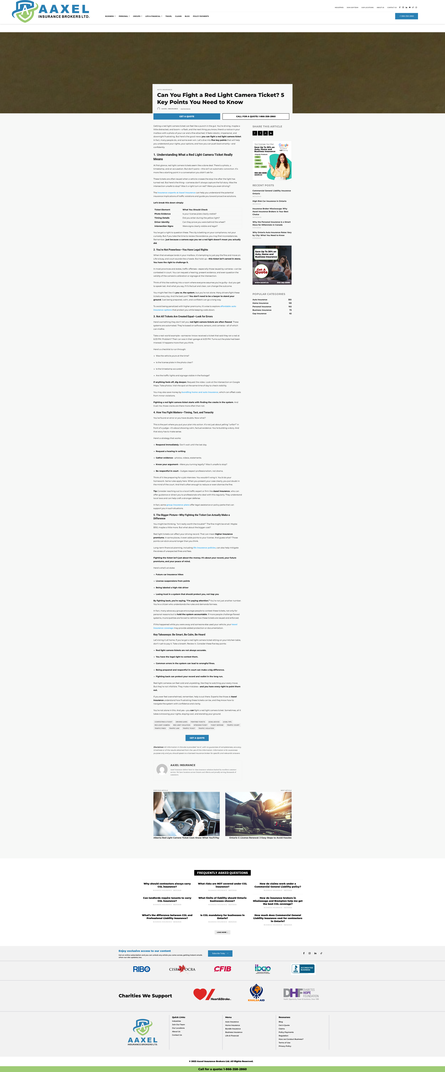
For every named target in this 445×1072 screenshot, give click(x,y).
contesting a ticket (163, 722)
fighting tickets (198, 722)
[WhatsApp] (416, 7)
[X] (260, 133)
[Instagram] (403, 7)
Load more (221, 932)
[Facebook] (400, 7)
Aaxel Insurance (169, 109)
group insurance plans (177, 505)
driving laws (181, 722)
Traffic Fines (160, 728)
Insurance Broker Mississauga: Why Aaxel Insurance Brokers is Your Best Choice (270, 212)
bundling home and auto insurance (200, 392)
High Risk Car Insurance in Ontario (269, 201)
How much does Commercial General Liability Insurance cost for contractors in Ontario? (277, 918)
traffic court (233, 725)
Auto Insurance (164, 89)
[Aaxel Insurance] (159, 108)
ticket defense (217, 725)
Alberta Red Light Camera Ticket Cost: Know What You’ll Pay (186, 838)
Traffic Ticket (189, 728)
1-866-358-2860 (235, 1069)
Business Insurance (162, 890)
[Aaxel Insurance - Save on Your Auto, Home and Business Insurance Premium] (55, 11)
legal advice (214, 722)
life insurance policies (204, 548)
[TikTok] (413, 7)
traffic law (174, 728)
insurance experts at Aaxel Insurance (176, 192)
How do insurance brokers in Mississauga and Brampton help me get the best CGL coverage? (278, 901)
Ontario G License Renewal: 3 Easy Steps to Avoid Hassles (260, 838)
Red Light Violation (181, 725)
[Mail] (409, 7)
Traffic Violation (206, 728)
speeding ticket (200, 725)
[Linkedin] (406, 7)
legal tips (227, 722)
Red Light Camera (162, 725)
